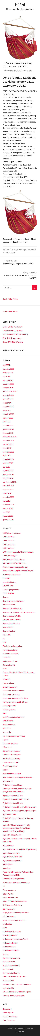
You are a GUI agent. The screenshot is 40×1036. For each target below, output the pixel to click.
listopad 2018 (8, 478)
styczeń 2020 (8, 425)
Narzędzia (7, 732)
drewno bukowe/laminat (12, 608)
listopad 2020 (8, 388)
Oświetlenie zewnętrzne (12, 755)
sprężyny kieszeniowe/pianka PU (16, 913)
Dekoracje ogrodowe (11, 590)
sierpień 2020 (8, 399)
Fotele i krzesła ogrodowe (13, 646)
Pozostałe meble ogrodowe (13, 879)
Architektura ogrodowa (11, 574)
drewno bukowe (9, 605)
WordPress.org (8, 1020)
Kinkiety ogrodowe (10, 661)
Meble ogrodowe (9, 709)
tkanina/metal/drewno (11, 973)
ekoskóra (6, 635)
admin (29, 70)
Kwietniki (6, 679)
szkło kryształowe (10, 935)
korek (5, 669)
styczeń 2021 (8, 380)
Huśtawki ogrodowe (10, 654)
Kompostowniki (9, 665)
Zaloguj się (7, 1009)
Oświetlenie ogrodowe (11, 751)
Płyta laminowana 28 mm (13, 803)
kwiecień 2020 (8, 414)
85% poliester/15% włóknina (14, 563)
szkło (5, 928)
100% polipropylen (10, 556)
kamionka (6, 657)
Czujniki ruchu (8, 586)
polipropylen (7, 864)
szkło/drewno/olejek (10, 950)
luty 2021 (6, 376)
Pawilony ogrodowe (10, 762)
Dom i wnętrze (11, 250)
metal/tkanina (8, 721)
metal (5, 713)
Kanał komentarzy (10, 1016)
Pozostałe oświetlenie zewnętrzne (16, 883)
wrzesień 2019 (8, 441)
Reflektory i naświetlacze (12, 905)
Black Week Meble (10, 311)
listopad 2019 (8, 433)
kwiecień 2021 (8, 369)
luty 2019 (6, 467)
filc (4, 639)
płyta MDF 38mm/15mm (12, 835)
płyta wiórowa (8, 845)
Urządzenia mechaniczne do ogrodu (17, 992)
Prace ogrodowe (9, 890)
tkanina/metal (8, 969)
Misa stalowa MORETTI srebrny (15, 334)
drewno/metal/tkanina (11, 623)
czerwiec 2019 (8, 452)
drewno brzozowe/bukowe (13, 601)
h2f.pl (20, 5)
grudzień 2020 (8, 384)
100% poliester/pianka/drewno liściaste (18, 552)
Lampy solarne (8, 683)
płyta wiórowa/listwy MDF (13, 857)
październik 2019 (9, 437)
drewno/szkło (8, 627)
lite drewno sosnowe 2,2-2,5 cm (15, 698)
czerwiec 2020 (8, 407)
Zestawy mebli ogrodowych (13, 996)
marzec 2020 (8, 418)
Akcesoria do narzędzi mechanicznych (18, 571)
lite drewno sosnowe (11, 694)
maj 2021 (6, 365)
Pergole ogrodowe (10, 766)
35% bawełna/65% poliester (14, 559)
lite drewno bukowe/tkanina (13, 691)
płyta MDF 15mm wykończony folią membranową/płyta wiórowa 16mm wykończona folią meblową (16, 828)
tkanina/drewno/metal (11, 965)
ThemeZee (19, 1032)
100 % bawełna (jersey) (12, 533)
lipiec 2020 (7, 403)
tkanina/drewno (9, 962)
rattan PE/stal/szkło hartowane (15, 901)
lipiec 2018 (7, 493)
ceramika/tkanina (9, 582)
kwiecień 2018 (8, 505)
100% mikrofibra (9, 544)
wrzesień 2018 (8, 486)
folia (4, 642)
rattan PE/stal (8, 894)
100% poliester (8, 548)
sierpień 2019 (8, 444)
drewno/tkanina (9, 631)
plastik (5, 770)
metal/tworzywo (9, 725)
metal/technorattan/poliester (13, 717)
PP (4, 886)
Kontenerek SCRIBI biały (12, 331)
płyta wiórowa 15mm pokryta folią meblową (20, 849)
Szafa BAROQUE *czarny (13, 342)
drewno (6, 597)
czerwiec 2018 (8, 497)
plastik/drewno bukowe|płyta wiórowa (17, 777)
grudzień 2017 (8, 520)
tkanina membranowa (11, 958)
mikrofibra (6, 728)
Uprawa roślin (8, 988)
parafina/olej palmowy (11, 759)
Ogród (13, 252)
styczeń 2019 (8, 471)
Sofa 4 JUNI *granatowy (12, 338)
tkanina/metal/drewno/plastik (14, 977)
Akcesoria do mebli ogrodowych (15, 567)
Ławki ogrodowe (9, 706)
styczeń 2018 (8, 516)
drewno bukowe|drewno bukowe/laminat (18, 612)
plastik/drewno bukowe (12, 774)
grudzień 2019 (8, 429)
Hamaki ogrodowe (23, 250)
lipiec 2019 (7, 448)
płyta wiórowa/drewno (11, 853)
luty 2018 (6, 512)
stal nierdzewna (9, 916)
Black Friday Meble (10, 299)
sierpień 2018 (8, 490)
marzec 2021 (8, 373)
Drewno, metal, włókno (12, 620)
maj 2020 (6, 410)
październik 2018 (9, 482)
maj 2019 (6, 456)
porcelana (7, 868)
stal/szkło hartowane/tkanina (14, 920)
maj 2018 (6, 501)
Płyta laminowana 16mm (12, 785)
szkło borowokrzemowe (12, 931)
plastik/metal (8, 781)
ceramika (6, 578)
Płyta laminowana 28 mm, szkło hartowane (19, 807)
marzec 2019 (8, 463)
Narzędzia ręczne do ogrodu (14, 736)
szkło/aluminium (9, 947)
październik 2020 (9, 392)
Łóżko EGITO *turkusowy (12, 327)
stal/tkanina (7, 924)
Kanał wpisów (8, 1013)
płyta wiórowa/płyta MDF (12, 861)
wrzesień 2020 (8, 395)
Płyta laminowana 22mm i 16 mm (16, 799)
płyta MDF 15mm (9, 814)
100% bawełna (8, 537)
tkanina (5, 954)
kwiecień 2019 (8, 459)
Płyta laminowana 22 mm (13, 795)
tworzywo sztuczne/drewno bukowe (17, 984)
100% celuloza (8, 541)
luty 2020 (6, 422)
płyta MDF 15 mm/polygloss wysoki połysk (19, 811)
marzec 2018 (8, 508)
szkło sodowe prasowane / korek (15, 939)
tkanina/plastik (8, 980)
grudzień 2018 (8, 474)
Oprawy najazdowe (10, 743)
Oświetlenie (7, 747)
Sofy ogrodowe (9, 909)
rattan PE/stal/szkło (10, 898)
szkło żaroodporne (10, 943)
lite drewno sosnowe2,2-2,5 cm (15, 702)
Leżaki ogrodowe (9, 687)
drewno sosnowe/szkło (12, 616)
